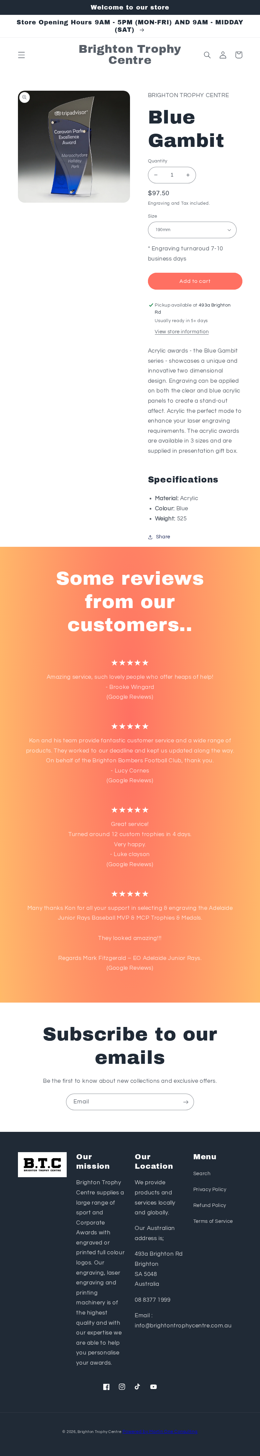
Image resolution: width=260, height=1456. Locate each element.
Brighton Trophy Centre (99, 1432)
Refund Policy (209, 1205)
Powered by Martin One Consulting (160, 1432)
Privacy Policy (209, 1189)
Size (152, 216)
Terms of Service (213, 1221)
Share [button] (163, 536)
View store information (182, 331)
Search (202, 1173)
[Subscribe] (186, 1102)
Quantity (158, 161)
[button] (21, 55)
